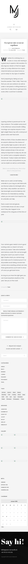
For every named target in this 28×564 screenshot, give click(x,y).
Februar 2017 (4, 424)
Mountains (20, 396)
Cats (9, 394)
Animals (3, 366)
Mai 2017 (3, 419)
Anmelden (3, 482)
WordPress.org (4, 490)
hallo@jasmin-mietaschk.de (9, 550)
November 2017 (4, 411)
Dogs (24, 394)
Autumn (9, 392)
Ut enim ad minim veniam (13, 349)
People (3, 399)
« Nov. (2, 527)
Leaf (11, 396)
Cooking (3, 374)
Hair (7, 396)
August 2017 (4, 414)
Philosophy (3, 377)
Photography (4, 379)
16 (6, 516)
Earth (3, 396)
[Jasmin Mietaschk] (14, 12)
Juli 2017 (3, 417)
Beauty (2, 369)
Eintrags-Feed (4, 484)
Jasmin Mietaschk (16, 48)
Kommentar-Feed (5, 487)
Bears (14, 392)
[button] (16, 30)
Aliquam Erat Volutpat (15, 346)
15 (2, 516)
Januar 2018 (4, 409)
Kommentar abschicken (14, 337)
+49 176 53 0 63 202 (7, 552)
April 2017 (3, 422)
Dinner (19, 394)
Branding (3, 371)
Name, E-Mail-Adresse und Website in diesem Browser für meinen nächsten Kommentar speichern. (12, 313)
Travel (23, 50)
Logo (15, 396)
